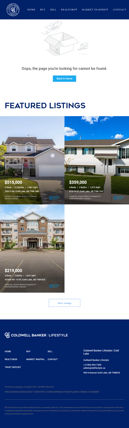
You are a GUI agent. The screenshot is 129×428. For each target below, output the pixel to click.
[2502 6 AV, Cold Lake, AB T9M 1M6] (32, 160)
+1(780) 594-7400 (92, 365)
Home (31, 9)
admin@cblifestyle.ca (94, 368)
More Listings (64, 303)
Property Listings (71, 391)
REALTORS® (69, 9)
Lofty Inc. (19, 387)
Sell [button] (53, 9)
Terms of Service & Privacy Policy (19, 391)
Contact (119, 9)
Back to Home (64, 78)
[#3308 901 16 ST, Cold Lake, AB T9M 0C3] (32, 248)
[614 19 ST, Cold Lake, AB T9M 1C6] (96, 160)
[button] (13, 9)
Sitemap (83, 391)
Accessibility (94, 391)
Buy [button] (42, 9)
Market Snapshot (95, 9)
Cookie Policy (39, 391)
